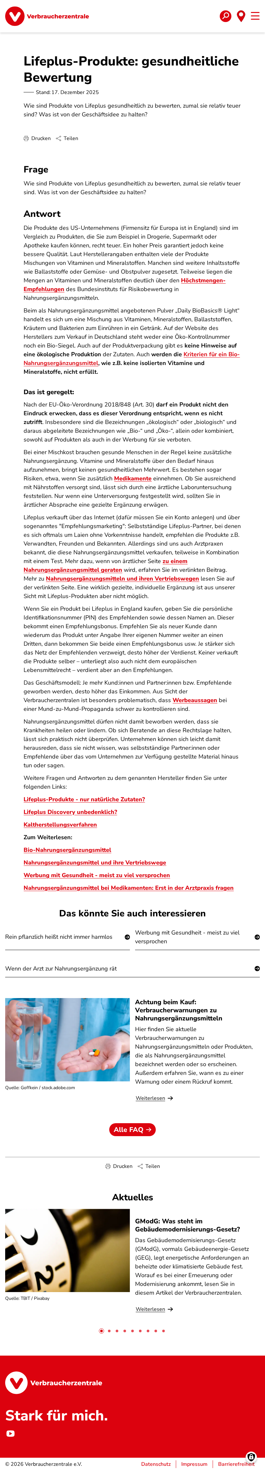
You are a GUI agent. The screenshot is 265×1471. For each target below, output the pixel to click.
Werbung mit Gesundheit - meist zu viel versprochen (187, 937)
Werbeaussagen (195, 700)
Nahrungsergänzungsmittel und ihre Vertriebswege (95, 862)
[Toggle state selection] (241, 16)
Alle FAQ (128, 1129)
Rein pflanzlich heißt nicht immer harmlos (58, 937)
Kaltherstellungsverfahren (60, 825)
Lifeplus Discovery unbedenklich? (70, 812)
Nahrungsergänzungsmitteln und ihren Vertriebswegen (122, 579)
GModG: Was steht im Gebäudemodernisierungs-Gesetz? (187, 1225)
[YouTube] (10, 1433)
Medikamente (133, 478)
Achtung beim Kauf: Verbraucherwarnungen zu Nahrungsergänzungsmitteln (178, 1010)
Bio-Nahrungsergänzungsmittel (67, 850)
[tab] (101, 1331)
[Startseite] (47, 16)
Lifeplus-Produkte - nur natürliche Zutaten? (84, 799)
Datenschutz (156, 1464)
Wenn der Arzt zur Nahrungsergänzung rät (61, 968)
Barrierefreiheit (236, 1464)
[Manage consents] (251, 1457)
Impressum (194, 1464)
